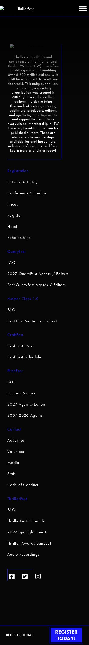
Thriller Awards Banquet (29, 543)
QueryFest (16, 251)
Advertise (16, 440)
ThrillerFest (17, 498)
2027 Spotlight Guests (27, 532)
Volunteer (16, 451)
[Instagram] (38, 576)
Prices (12, 204)
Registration (18, 170)
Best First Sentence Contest (32, 320)
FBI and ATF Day (22, 181)
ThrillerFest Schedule (26, 521)
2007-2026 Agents (25, 415)
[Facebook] (12, 576)
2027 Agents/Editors (26, 404)
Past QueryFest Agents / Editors (36, 284)
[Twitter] (25, 576)
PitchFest (15, 370)
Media (13, 462)
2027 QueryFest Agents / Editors (37, 273)
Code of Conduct (22, 484)
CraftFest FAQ (20, 345)
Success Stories (21, 393)
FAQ (11, 262)
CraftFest (15, 334)
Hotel (12, 226)
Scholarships (19, 237)
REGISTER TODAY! (66, 635)
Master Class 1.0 (23, 298)
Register (14, 215)
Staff (11, 473)
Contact (14, 429)
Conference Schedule (27, 193)
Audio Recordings (23, 554)
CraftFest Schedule (24, 357)
